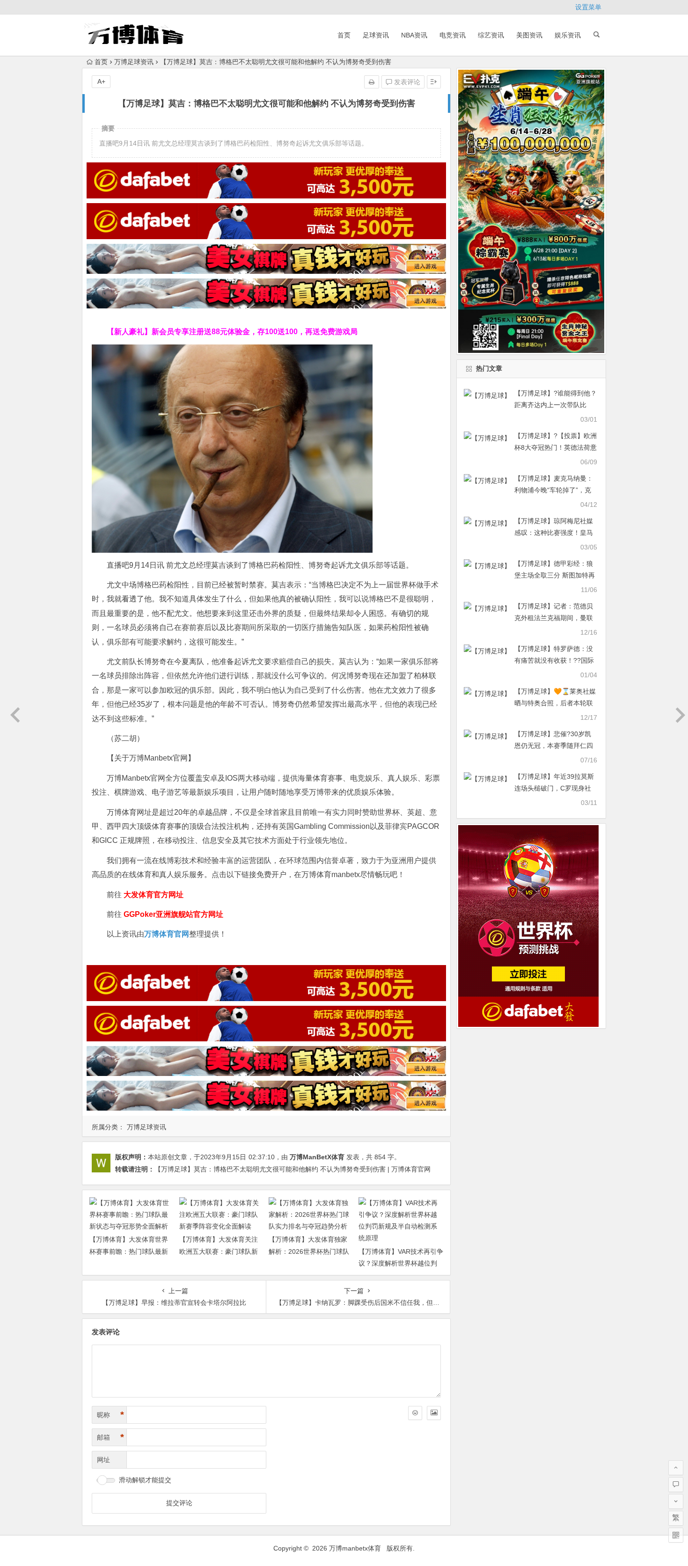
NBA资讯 (414, 35)
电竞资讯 (452, 35)
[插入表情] (415, 1413)
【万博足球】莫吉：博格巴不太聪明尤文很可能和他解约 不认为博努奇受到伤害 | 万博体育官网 (292, 1169)
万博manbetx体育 (355, 1548)
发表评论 (406, 82)
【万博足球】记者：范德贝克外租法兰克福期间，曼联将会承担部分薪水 (553, 617)
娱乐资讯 (568, 35)
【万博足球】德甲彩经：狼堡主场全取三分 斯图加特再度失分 (554, 575)
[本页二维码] (675, 1535)
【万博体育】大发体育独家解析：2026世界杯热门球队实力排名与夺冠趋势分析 (309, 1251)
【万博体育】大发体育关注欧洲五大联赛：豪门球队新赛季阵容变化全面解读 (218, 1251)
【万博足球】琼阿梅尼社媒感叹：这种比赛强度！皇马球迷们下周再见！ (553, 532)
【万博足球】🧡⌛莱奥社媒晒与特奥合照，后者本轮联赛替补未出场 (555, 703)
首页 (344, 35)
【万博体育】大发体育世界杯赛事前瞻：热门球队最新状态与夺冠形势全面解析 (128, 1251)
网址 (103, 1460)
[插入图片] (434, 1413)
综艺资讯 (491, 35)
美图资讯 (529, 35)
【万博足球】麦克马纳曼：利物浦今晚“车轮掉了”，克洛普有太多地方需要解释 (553, 490)
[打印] (371, 81)
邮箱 (110, 1437)
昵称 (110, 1415)
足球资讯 (376, 35)
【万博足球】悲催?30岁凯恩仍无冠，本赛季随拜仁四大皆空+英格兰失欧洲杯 (553, 745)
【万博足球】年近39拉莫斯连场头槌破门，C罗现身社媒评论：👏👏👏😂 (554, 788)
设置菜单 (588, 7)
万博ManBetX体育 (317, 1157)
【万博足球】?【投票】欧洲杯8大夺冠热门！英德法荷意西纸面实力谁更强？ (555, 447)
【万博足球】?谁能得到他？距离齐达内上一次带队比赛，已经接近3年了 (555, 404)
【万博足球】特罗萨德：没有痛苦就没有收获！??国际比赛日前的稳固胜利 (554, 660)
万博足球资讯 (134, 62)
